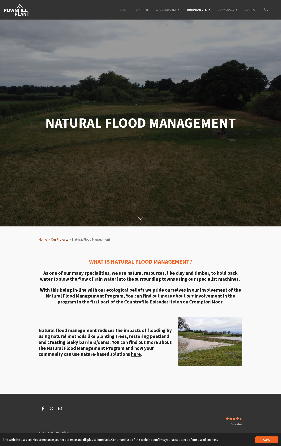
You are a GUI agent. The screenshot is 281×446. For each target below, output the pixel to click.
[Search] (266, 9)
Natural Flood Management (91, 239)
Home (43, 239)
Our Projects (59, 239)
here (136, 354)
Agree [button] (266, 439)
